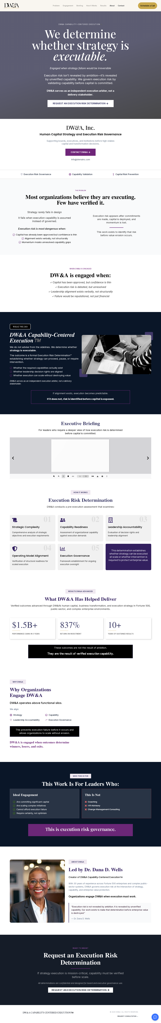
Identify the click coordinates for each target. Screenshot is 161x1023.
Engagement (68, 6)
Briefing (79, 6)
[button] (20, 326)
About (112, 6)
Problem (56, 6)
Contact (121, 6)
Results (103, 6)
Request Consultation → (128, 1016)
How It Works (91, 6)
